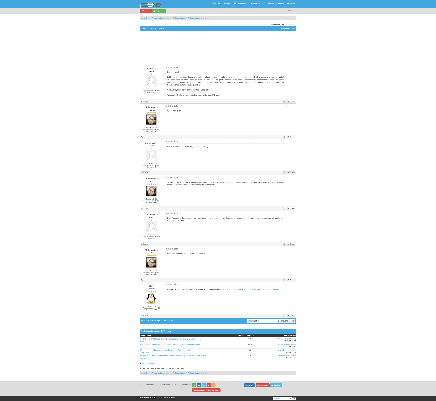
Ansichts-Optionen (288, 28)
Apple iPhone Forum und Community (155, 18)
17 (237, 344)
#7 (286, 285)
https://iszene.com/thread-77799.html (264, 289)
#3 (286, 142)
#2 (286, 106)
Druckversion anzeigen (148, 363)
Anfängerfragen (179, 18)
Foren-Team (263, 385)
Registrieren (160, 11)
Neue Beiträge (258, 3)
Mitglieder (277, 385)
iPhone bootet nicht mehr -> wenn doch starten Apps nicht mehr (165, 350)
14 (237, 350)
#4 (286, 177)
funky (294, 350)
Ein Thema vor (165, 320)
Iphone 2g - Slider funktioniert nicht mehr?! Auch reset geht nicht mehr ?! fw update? (173, 356)
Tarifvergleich (241, 3)
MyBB (173, 397)
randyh (142, 358)
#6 (286, 249)
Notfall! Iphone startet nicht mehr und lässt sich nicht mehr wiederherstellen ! (170, 345)
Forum (217, 3)
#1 (286, 67)
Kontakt (250, 385)
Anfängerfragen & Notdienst (199, 18)
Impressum (175, 385)
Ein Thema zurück (150, 320)
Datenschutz (186, 385)
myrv (142, 347)
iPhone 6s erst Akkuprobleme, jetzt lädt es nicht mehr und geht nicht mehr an (171, 339)
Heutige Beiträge (277, 3)
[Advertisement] (218, 49)
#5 (286, 213)
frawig (142, 341)
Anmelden (146, 11)
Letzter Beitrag (282, 339)
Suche (292, 3)
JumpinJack (144, 352)
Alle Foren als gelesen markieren (207, 390)
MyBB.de (159, 397)
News (228, 3)
